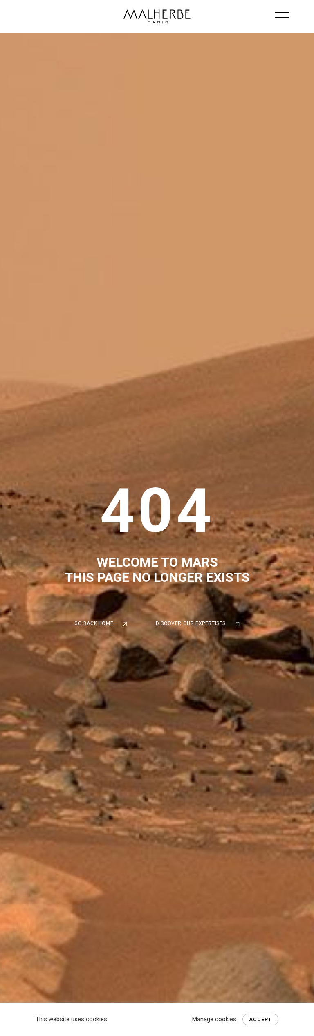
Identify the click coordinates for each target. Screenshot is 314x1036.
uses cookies (89, 1019)
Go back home (93, 623)
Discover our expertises (191, 623)
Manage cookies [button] (214, 1019)
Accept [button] (260, 1020)
